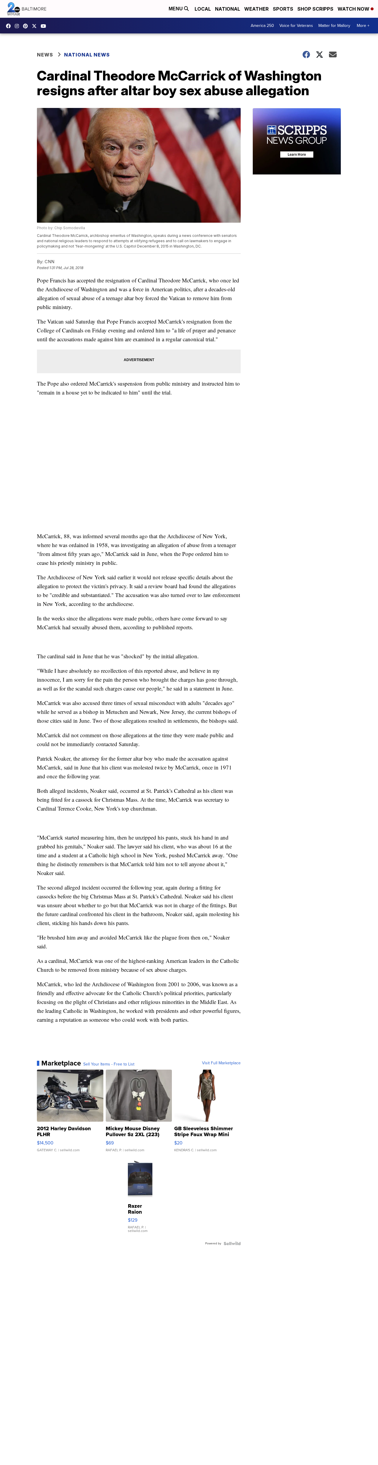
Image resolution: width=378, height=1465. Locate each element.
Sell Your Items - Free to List (108, 1064)
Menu (176, 8)
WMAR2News (27, 26)
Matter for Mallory (334, 25)
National (227, 9)
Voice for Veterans (296, 25)
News (45, 55)
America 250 (262, 25)
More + (363, 25)
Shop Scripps (315, 9)
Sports (283, 9)
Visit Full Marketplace (221, 1063)
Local (203, 9)
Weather (256, 9)
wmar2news (18, 26)
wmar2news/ (10, 26)
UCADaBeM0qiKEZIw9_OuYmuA (45, 26)
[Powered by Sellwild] (232, 1243)
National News (87, 55)
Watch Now (354, 9)
